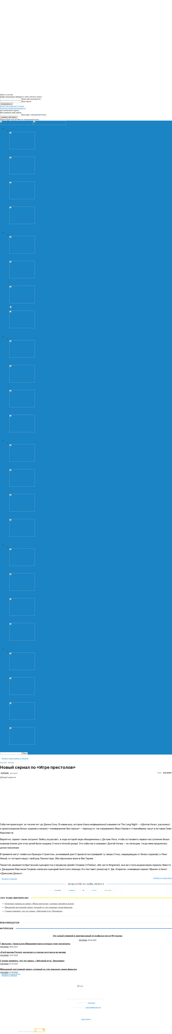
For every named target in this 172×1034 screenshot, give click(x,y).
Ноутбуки (55, 235)
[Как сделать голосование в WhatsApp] (22, 382)
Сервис (15, 651)
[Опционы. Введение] (22, 590)
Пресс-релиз (17, 131)
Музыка (25, 443)
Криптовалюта (32, 547)
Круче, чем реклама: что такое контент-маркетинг (35, 436)
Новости (8, 128)
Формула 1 (22, 651)
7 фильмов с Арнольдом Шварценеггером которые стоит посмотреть (35, 943)
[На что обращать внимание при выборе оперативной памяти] (22, 278)
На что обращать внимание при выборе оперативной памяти (40, 282)
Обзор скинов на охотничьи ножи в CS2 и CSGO (34, 490)
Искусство (9, 441)
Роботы (61, 235)
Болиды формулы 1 (34, 651)
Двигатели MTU (17, 674)
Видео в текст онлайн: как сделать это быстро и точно (37, 178)
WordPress (20, 339)
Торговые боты (17, 569)
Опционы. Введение (19, 594)
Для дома (32, 235)
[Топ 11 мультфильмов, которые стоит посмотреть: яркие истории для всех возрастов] (22, 461)
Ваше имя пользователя (31, 99)
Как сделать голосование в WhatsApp (28, 386)
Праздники (22, 547)
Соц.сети (47, 339)
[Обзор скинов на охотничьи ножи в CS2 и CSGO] (22, 486)
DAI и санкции (16, 644)
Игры (14, 443)
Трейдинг (48, 547)
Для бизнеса (24, 235)
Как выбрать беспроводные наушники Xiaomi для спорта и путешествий (46, 203)
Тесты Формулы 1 (49, 651)
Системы (68, 235)
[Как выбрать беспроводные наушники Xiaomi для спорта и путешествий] (22, 198)
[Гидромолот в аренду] (22, 744)
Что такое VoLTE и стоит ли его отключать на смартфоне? (39, 411)
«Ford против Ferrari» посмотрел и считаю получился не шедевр (33, 952)
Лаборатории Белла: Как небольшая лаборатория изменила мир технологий (48, 332)
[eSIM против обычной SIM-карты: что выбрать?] (22, 357)
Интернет (8, 337)
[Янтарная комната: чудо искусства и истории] (22, 511)
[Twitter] (33, 1013)
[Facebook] (20, 1013)
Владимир (167, 772)
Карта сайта (86, 1019)
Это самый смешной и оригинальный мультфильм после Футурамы (87, 936)
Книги (19, 443)
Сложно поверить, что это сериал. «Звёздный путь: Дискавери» (34, 911)
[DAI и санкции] (22, 640)
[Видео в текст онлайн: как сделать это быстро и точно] (22, 173)
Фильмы (31, 443)
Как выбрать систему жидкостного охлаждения (33, 257)
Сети (42, 339)
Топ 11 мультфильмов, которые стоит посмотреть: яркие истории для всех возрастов (52, 465)
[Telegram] (26, 1013)
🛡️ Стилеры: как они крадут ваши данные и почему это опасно (41, 307)
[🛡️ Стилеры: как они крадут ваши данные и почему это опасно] (22, 303)
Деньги (7, 545)
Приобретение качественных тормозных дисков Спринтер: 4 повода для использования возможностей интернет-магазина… (72, 723)
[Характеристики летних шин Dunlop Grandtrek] (22, 694)
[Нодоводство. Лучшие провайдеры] (22, 615)
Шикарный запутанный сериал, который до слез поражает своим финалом (38, 907)
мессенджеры (29, 339)
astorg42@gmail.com (93, 1007)
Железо (39, 235)
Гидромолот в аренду (20, 748)
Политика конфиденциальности (13, 108)
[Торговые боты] (22, 565)
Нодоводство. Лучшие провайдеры (27, 619)
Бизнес (15, 547)
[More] (118, 890)
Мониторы (46, 235)
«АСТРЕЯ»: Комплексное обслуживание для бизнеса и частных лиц (44, 228)
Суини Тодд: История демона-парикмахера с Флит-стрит (38, 540)
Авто (6, 649)
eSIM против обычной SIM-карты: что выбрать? (34, 361)
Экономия (56, 547)
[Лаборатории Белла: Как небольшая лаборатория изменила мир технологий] (22, 327)
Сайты (37, 339)
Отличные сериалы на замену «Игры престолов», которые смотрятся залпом (39, 903)
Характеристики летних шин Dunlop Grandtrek (33, 698)
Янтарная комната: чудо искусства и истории (32, 515)
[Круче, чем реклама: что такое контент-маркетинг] (22, 432)
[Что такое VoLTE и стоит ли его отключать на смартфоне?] (22, 407)
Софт (74, 235)
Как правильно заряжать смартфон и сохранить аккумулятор (41, 153)
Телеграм (91, 1003)
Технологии (9, 232)
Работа (41, 547)
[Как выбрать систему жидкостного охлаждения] (22, 253)
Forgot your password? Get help (12, 106)
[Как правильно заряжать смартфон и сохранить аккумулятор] (22, 149)
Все (10, 131)
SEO (14, 339)
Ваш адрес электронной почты (34, 115)
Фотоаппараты (82, 235)
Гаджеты (15, 235)
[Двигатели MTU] (22, 669)
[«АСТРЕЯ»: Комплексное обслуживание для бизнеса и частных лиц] (22, 223)
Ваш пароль (26, 101)
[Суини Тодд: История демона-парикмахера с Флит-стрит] (22, 536)
